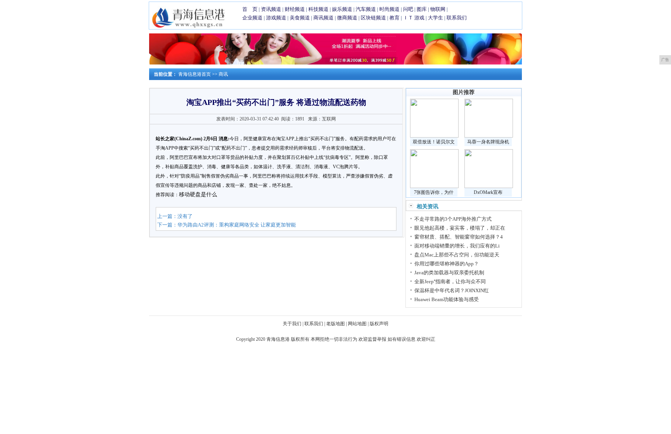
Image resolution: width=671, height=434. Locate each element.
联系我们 (457, 18)
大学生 (435, 18)
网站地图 (357, 323)
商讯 (223, 74)
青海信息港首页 (194, 74)
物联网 (437, 9)
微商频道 (347, 18)
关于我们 (292, 323)
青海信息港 (278, 339)
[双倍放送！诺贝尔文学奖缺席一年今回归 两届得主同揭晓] (434, 136)
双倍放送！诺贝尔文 (434, 142)
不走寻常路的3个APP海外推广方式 (453, 219)
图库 (422, 9)
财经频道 (295, 9)
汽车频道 (366, 9)
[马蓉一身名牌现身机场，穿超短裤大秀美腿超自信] (488, 136)
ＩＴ (408, 18)
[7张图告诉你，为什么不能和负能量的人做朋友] (434, 186)
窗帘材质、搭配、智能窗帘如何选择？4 (458, 237)
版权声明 (379, 323)
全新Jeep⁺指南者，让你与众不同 (450, 281)
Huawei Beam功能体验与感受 (446, 299)
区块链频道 (373, 18)
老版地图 (335, 323)
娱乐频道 (342, 9)
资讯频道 (271, 9)
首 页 (249, 9)
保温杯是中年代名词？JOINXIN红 (451, 290)
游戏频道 (276, 18)
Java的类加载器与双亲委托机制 (449, 272)
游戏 (419, 18)
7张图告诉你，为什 (434, 192)
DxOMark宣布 (488, 192)
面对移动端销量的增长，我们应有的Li (457, 246)
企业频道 (252, 18)
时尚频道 (389, 9)
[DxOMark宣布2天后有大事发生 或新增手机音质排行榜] (488, 186)
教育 (394, 18)
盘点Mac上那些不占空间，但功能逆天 (456, 255)
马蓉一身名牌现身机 (488, 142)
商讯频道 (323, 18)
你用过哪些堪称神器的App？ (446, 264)
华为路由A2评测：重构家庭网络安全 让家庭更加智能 (236, 225)
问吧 (408, 9)
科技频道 (318, 9)
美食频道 (300, 18)
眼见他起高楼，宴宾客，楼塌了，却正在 (459, 228)
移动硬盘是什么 (198, 194)
